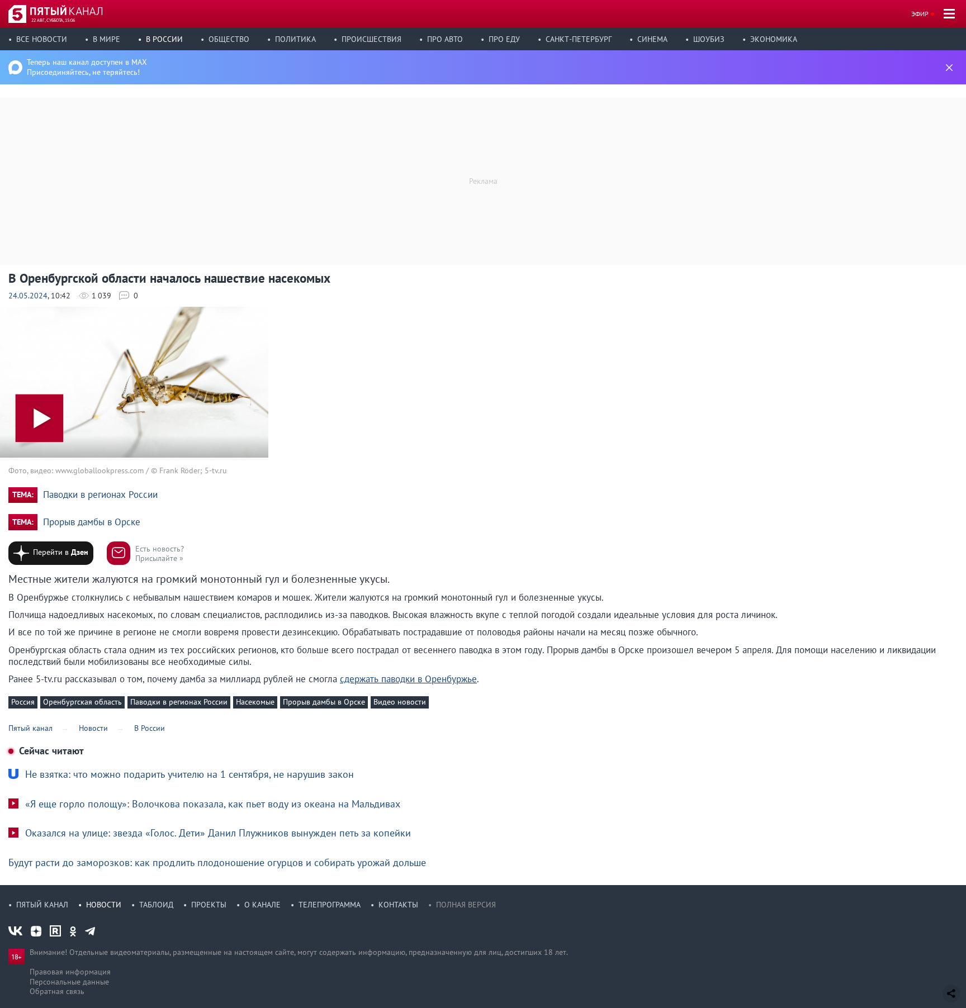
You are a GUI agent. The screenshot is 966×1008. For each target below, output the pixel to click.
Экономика (773, 39)
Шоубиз (708, 39)
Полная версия (466, 905)
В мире (106, 39)
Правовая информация (70, 972)
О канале (262, 905)
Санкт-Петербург (579, 39)
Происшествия (371, 39)
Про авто (445, 39)
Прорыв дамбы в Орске (91, 522)
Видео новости (399, 702)
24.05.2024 (28, 296)
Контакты (398, 905)
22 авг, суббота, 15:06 (53, 20)
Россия (23, 702)
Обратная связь (57, 991)
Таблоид (156, 905)
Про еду (504, 39)
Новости (103, 905)
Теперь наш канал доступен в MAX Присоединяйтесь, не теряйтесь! (87, 67)
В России (164, 39)
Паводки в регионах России (100, 495)
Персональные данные (69, 982)
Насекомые (255, 702)
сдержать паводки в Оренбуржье (408, 679)
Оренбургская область (82, 702)
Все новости (41, 39)
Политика (295, 39)
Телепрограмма (330, 905)
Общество (229, 39)
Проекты (208, 905)
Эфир (920, 13)
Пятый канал (42, 905)
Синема (652, 39)
